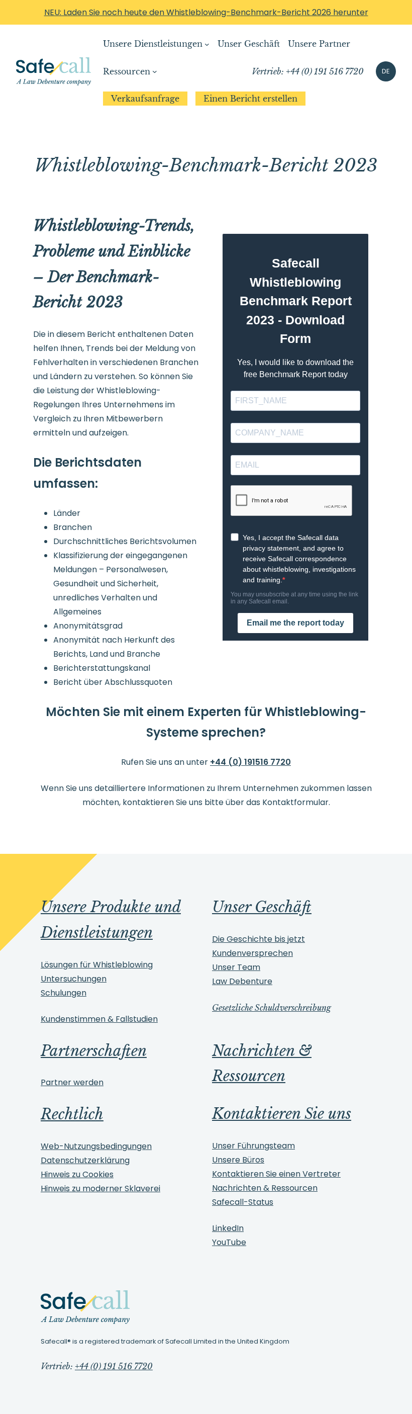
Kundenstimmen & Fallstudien (99, 1019)
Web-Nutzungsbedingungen (96, 1146)
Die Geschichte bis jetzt (258, 939)
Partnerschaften (94, 1051)
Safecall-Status (242, 1202)
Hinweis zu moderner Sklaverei (100, 1188)
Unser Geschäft (262, 907)
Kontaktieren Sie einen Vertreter (276, 1174)
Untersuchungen (74, 979)
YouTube (229, 1242)
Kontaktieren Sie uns (281, 1114)
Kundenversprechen (252, 953)
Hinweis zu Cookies (77, 1174)
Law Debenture (242, 981)
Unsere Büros (238, 1160)
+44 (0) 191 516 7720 (114, 1366)
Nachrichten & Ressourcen (265, 1188)
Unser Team (236, 967)
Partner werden (72, 1082)
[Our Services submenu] (207, 44)
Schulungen (63, 993)
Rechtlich (72, 1114)
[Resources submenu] (154, 71)
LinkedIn (228, 1228)
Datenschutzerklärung (85, 1160)
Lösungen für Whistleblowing (97, 964)
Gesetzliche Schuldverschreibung (271, 1008)
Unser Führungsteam (253, 1146)
